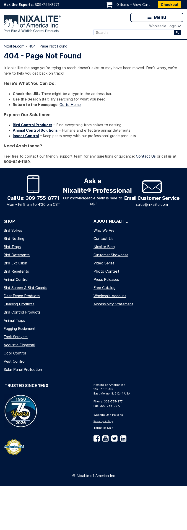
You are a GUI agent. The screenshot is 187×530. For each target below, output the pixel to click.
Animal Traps (14, 320)
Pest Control (14, 361)
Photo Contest (106, 271)
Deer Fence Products (22, 296)
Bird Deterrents (17, 255)
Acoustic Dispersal (19, 345)
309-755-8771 (47, 4)
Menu (159, 17)
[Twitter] (113, 440)
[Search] (177, 32)
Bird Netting (14, 238)
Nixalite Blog (104, 246)
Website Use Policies (108, 415)
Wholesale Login (163, 26)
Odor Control (15, 353)
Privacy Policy (103, 421)
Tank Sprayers (16, 336)
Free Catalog (104, 287)
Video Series (104, 263)
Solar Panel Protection (23, 369)
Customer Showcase (111, 255)
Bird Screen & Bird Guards (25, 287)
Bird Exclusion (15, 263)
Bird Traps (12, 246)
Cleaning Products (19, 304)
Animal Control (16, 279)
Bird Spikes (13, 230)
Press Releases (106, 279)
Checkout (170, 4)
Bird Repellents (16, 271)
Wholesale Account (110, 296)
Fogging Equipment (20, 328)
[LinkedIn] (122, 440)
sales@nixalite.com (152, 204)
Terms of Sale (103, 428)
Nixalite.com (14, 46)
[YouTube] (105, 440)
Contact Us (146, 156)
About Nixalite (111, 221)
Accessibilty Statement (113, 304)
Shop (9, 221)
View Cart (141, 4)
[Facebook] (97, 440)
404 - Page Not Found (48, 46)
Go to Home (70, 104)
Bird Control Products (22, 312)
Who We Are (104, 230)
